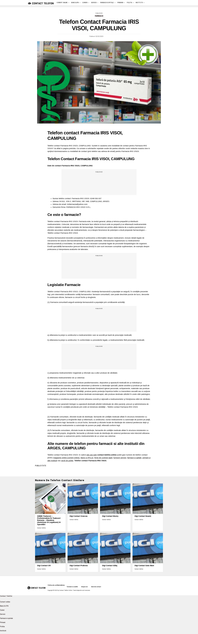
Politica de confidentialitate (56, 585)
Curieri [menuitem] (2, 610)
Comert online (62, 2)
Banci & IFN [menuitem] (4, 606)
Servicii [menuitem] (2, 614)
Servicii (94, 2)
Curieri (84, 2)
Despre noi (84, 586)
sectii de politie (67, 461)
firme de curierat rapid (103, 458)
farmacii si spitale (134, 458)
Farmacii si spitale (107, 2)
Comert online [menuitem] (5, 602)
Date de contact (96, 586)
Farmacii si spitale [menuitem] (6, 618)
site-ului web (91, 455)
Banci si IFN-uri (87, 458)
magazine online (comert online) (66, 458)
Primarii (120, 2)
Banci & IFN (75, 2)
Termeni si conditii (72, 586)
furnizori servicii (119, 458)
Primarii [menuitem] (2, 622)
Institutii (139, 2)
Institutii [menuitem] (3, 631)
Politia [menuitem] (2, 627)
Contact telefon (41, 528)
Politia (129, 2)
